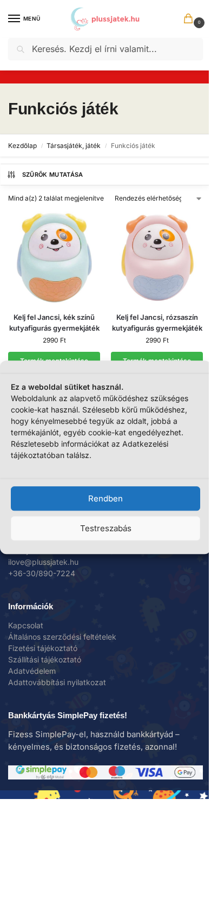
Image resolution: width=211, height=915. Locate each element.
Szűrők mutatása (52, 174)
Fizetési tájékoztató (42, 648)
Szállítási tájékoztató (44, 659)
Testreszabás (105, 528)
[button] (190, 19)
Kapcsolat (25, 625)
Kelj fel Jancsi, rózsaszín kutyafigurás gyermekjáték (157, 322)
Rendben (105, 498)
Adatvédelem (32, 670)
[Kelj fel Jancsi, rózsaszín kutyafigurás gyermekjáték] (157, 257)
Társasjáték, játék (74, 145)
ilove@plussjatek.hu (43, 561)
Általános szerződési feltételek (62, 636)
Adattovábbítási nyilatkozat (57, 682)
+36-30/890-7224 (41, 573)
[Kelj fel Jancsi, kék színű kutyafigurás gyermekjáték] (54, 257)
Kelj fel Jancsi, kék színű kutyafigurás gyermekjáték (54, 322)
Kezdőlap (22, 145)
